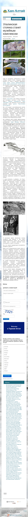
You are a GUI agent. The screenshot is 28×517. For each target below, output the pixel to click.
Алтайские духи (13, 441)
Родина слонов (9, 461)
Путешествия (18, 385)
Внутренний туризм (10, 386)
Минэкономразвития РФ (14, 409)
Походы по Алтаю (10, 466)
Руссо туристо (13, 431)
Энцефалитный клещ (11, 449)
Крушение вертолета (14, 465)
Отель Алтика (17, 419)
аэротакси (8, 425)
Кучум (16, 386)
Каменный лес (12, 450)
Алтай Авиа (8, 463)
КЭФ (12, 425)
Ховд (10, 414)
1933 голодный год (10, 408)
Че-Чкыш (18, 440)
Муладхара (8, 397)
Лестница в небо (16, 432)
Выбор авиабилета (10, 476)
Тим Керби (19, 414)
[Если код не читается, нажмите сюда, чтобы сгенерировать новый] (8, 311)
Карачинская (9, 388)
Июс (7, 452)
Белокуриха (13, 423)
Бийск (14, 461)
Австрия (6, 346)
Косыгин (17, 434)
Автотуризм (12, 456)
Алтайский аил (14, 439)
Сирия (15, 453)
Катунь (12, 419)
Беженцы (14, 427)
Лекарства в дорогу (10, 469)
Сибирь (11, 471)
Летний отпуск (17, 474)
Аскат (15, 395)
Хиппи (20, 469)
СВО (11, 427)
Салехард (19, 472)
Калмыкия (10, 452)
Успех (7, 475)
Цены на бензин (18, 456)
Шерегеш (8, 423)
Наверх (25, 511)
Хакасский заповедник (15, 422)
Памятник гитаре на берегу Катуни (13, 445)
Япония (6, 370)
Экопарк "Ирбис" (10, 462)
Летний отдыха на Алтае (11, 436)
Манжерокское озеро (10, 438)
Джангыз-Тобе (13, 390)
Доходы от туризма (10, 417)
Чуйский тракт (14, 413)
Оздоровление (13, 387)
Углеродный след (10, 426)
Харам (16, 394)
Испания (6, 350)
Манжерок (18, 423)
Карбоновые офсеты (17, 425)
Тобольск (15, 471)
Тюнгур (7, 465)
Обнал (7, 409)
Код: (4, 313)
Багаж (11, 478)
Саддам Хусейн (12, 430)
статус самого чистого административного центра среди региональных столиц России (14, 83)
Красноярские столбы (11, 434)
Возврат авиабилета (15, 479)
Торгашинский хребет (14, 435)
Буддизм (15, 452)
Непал (5, 360)
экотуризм (8, 419)
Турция (5, 366)
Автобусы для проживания (12, 470)
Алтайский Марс (15, 388)
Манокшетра (19, 395)
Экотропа (8, 390)
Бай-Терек (11, 453)
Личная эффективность (14, 475)
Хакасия (8, 421)
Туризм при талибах (10, 394)
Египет (5, 348)
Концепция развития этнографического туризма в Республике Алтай (12, 402)
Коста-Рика (6, 356)
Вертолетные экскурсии (16, 463)
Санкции (8, 427)
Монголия (6, 358)
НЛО (16, 450)
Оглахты (12, 421)
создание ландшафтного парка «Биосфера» (14, 101)
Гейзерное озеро (9, 457)
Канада (6, 352)
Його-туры (8, 396)
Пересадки (15, 478)
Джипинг (14, 391)
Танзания (6, 362)
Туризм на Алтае (15, 397)
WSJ (9, 443)
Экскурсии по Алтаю (15, 399)
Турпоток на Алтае (10, 418)
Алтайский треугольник (16, 396)
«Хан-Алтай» (10, 98)
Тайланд (6, 364)
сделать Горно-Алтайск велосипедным (14, 104)
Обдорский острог (10, 474)
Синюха (8, 441)
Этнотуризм (8, 399)
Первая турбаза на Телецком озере (13, 407)
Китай (5, 354)
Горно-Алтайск (18, 417)
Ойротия (18, 405)
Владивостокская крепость (12, 447)
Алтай (14, 385)
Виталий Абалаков (18, 462)
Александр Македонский (11, 472)
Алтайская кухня (18, 416)
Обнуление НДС (18, 408)
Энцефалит (8, 448)
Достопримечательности (11, 444)
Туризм (13, 38)
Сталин (8, 435)
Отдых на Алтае (18, 418)
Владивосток (13, 443)
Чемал (17, 461)
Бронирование (9, 385)
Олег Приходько (17, 392)
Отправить (6, 319)
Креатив (17, 469)
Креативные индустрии (11, 405)
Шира (19, 450)
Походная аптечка (14, 467)
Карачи (19, 386)
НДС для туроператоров (14, 410)
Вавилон (19, 428)
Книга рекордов (9, 432)
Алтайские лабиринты (11, 440)
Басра (7, 430)
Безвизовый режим (13, 412)
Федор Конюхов (14, 448)
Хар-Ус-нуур (14, 414)
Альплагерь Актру (10, 416)
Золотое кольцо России (16, 460)
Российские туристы (13, 454)
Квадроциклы (9, 391)
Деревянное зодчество (11, 458)
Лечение (8, 387)
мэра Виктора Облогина (18, 122)
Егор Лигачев (16, 457)
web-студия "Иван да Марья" (16, 515)
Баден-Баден (17, 426)
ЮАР (5, 368)
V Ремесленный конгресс (15, 404)
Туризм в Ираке (14, 428)
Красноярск (19, 431)
